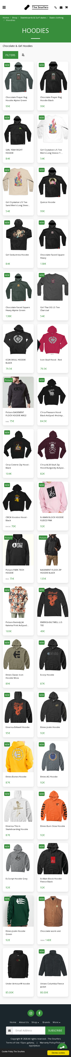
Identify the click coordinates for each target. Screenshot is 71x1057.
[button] (4, 7)
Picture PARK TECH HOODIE (15, 571)
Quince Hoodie (47, 202)
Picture (8, 380)
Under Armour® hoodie (18, 983)
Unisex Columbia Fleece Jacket (52, 985)
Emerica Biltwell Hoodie (17, 727)
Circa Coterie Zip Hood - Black (18, 466)
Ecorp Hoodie (47, 674)
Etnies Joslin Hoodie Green (15, 932)
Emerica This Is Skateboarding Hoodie (17, 828)
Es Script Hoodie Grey (16, 878)
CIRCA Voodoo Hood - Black (17, 519)
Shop (14, 17)
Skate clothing (56, 17)
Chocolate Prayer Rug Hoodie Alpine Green (16, 99)
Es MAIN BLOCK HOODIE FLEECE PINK (52, 519)
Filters (10, 55)
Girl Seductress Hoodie (17, 254)
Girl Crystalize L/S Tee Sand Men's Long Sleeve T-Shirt (17, 204)
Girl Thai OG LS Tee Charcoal (50, 309)
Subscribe (55, 1030)
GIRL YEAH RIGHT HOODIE (14, 151)
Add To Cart (19, 91)
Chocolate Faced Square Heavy (52, 256)
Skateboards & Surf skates (33, 17)
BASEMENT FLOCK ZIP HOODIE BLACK (51, 571)
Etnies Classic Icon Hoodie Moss (14, 676)
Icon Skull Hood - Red (51, 359)
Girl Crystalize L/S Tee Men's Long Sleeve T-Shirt (51, 151)
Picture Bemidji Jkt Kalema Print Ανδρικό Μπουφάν (16, 624)
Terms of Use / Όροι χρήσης (20, 1042)
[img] (18, 77)
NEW (7, 65)
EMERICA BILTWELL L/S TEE (51, 624)
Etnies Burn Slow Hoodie (52, 826)
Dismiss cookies (58, 1052)
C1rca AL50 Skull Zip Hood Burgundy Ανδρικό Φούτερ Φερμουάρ (52, 466)
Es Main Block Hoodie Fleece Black (51, 880)
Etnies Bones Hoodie (16, 776)
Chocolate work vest (50, 931)
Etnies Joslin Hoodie (50, 727)
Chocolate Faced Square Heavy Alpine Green (18, 309)
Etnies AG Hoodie (49, 776)
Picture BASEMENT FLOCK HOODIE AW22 (16, 414)
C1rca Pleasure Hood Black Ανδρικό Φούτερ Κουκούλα (51, 414)
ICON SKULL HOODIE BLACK (16, 361)
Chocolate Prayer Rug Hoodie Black (51, 99)
